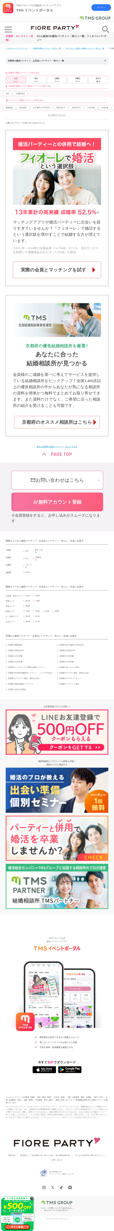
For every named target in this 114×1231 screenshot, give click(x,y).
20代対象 (91, 108)
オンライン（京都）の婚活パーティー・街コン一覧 (85, 48)
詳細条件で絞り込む (58, 115)
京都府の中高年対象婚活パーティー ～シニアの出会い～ (31, 673)
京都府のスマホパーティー (70, 678)
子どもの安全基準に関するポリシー (89, 1155)
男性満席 (23, 108)
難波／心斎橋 (39, 551)
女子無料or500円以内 (41, 108)
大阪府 (27, 611)
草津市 (27, 572)
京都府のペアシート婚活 (69, 684)
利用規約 (23, 1155)
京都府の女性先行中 (67, 650)
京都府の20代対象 (15, 656)
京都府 (37, 611)
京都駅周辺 (20, 94)
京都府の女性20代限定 (17, 690)
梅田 (27, 551)
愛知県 (27, 606)
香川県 (37, 616)
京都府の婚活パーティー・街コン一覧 (47, 48)
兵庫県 (47, 611)
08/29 (57, 79)
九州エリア (10, 622)
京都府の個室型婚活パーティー (20, 684)
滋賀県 (57, 611)
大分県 (37, 621)
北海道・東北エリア (14, 596)
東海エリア (10, 606)
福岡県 (27, 621)
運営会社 (12, 1155)
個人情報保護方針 (63, 1155)
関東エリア (10, 601)
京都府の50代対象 (66, 662)
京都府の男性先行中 (16, 650)
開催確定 (9, 108)
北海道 (27, 595)
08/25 (36, 79)
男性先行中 (60, 108)
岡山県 (27, 616)
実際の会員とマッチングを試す (53, 269)
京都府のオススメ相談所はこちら (57, 422)
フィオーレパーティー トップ (17, 48)
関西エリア (10, 611)
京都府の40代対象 (15, 662)
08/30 (77, 79)
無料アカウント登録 (57, 502)
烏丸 (7, 94)
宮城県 (37, 595)
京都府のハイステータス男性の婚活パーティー (27, 667)
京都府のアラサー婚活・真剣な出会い (74, 673)
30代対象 (104, 108)
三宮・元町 (28, 566)
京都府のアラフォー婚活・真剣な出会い (24, 678)
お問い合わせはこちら (57, 480)
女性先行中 (76, 108)
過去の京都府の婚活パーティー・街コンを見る (57, 447)
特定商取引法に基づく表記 (42, 1155)
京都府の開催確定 (15, 645)
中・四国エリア (12, 616)
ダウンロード (101, 7)
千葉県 (37, 601)
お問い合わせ (57, 1160)
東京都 (27, 601)
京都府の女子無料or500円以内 (71, 645)
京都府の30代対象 (66, 656)
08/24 (15, 79)
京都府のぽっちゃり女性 (69, 667)
